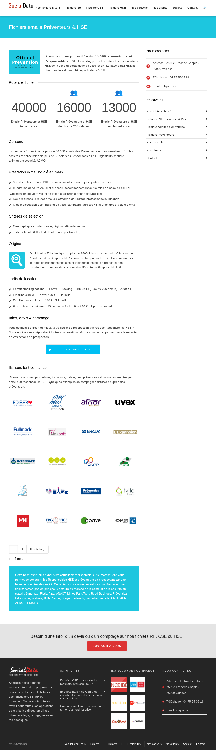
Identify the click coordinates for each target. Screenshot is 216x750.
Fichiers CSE (94, 7)
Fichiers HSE (117, 7)
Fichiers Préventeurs (160, 134)
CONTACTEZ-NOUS (107, 646)
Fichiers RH (73, 7)
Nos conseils (139, 7)
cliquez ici (169, 86)
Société (177, 7)
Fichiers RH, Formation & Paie (166, 119)
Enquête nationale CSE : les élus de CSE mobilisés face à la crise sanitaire (81, 695)
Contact (192, 7)
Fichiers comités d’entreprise (165, 126)
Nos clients (160, 7)
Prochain (36, 549)
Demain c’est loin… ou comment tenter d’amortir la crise (81, 707)
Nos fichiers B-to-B (47, 7)
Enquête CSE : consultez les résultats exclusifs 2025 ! (79, 682)
